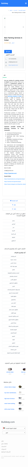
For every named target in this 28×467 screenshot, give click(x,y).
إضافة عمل (4, 443)
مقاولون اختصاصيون (14, 283)
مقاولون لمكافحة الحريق (13, 320)
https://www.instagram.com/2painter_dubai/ (15, 184)
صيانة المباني (13, 323)
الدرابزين (13, 343)
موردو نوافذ (13, 306)
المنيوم (13, 336)
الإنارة (13, 340)
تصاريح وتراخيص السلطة (13, 326)
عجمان (13, 221)
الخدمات (15, 10)
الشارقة (13, 237)
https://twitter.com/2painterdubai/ (12, 182)
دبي (13, 227)
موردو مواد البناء (13, 266)
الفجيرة (13, 231)
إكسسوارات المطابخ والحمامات (13, 290)
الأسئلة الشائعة (6, 452)
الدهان (11, 10)
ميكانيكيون (13, 300)
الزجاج (13, 286)
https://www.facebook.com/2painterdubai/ (14, 179)
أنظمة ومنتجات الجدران (13, 293)
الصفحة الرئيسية (22, 10)
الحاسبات (3, 446)
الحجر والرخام (13, 256)
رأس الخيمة (13, 234)
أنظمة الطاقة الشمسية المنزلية (13, 353)
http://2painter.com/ (13, 65)
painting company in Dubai (15, 96)
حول (2, 441)
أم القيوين (13, 241)
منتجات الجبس (13, 263)
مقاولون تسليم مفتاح (13, 310)
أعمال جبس (13, 303)
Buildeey (4, 3)
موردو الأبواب (13, 313)
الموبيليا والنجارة (13, 330)
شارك (15, 205)
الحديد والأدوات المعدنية (13, 316)
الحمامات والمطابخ (13, 276)
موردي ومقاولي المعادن (13, 346)
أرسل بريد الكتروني (10, 55)
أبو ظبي (13, 224)
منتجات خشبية (13, 260)
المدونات (3, 449)
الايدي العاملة (13, 350)
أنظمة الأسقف (13, 333)
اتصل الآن (8, 52)
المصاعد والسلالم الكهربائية (13, 273)
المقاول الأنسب (13, 280)
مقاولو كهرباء (13, 296)
